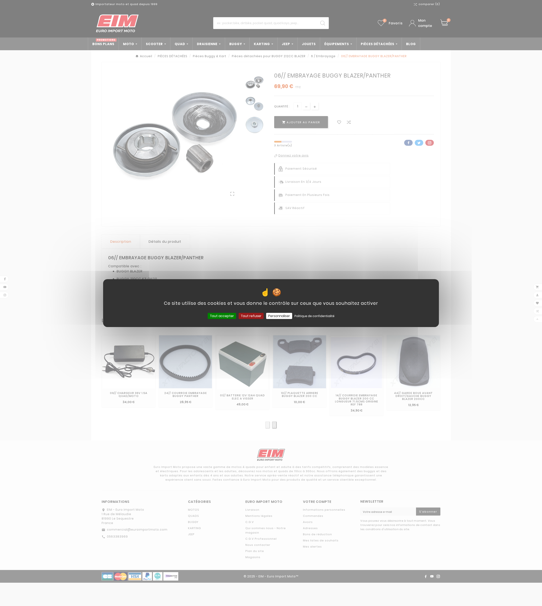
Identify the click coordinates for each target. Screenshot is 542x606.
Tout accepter (222, 315)
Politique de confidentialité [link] (315, 316)
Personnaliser (279, 315)
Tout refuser (251, 315)
